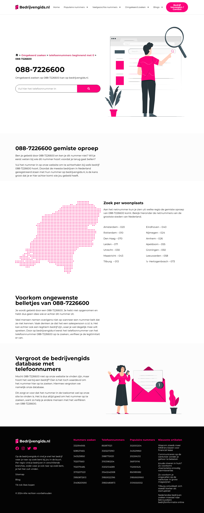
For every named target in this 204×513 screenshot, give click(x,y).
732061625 (135, 467)
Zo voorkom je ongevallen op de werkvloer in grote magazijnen (167, 478)
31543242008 (108, 472)
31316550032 (136, 482)
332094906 (79, 445)
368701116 (135, 461)
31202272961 (108, 451)
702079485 (79, 467)
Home (56, 7)
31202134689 (108, 467)
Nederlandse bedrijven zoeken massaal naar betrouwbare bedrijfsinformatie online (171, 498)
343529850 (135, 451)
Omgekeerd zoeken (135, 7)
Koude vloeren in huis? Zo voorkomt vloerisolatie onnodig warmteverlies (170, 467)
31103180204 (108, 461)
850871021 (107, 445)
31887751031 (108, 456)
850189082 (135, 472)
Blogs (156, 7)
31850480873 (108, 482)
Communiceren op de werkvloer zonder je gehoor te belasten (169, 456)
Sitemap (19, 474)
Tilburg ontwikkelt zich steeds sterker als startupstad (170, 488)
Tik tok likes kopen (25, 485)
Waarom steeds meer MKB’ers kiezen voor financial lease (169, 447)
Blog (17, 479)
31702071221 (79, 472)
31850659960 (137, 477)
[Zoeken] (88, 88)
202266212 (135, 456)
